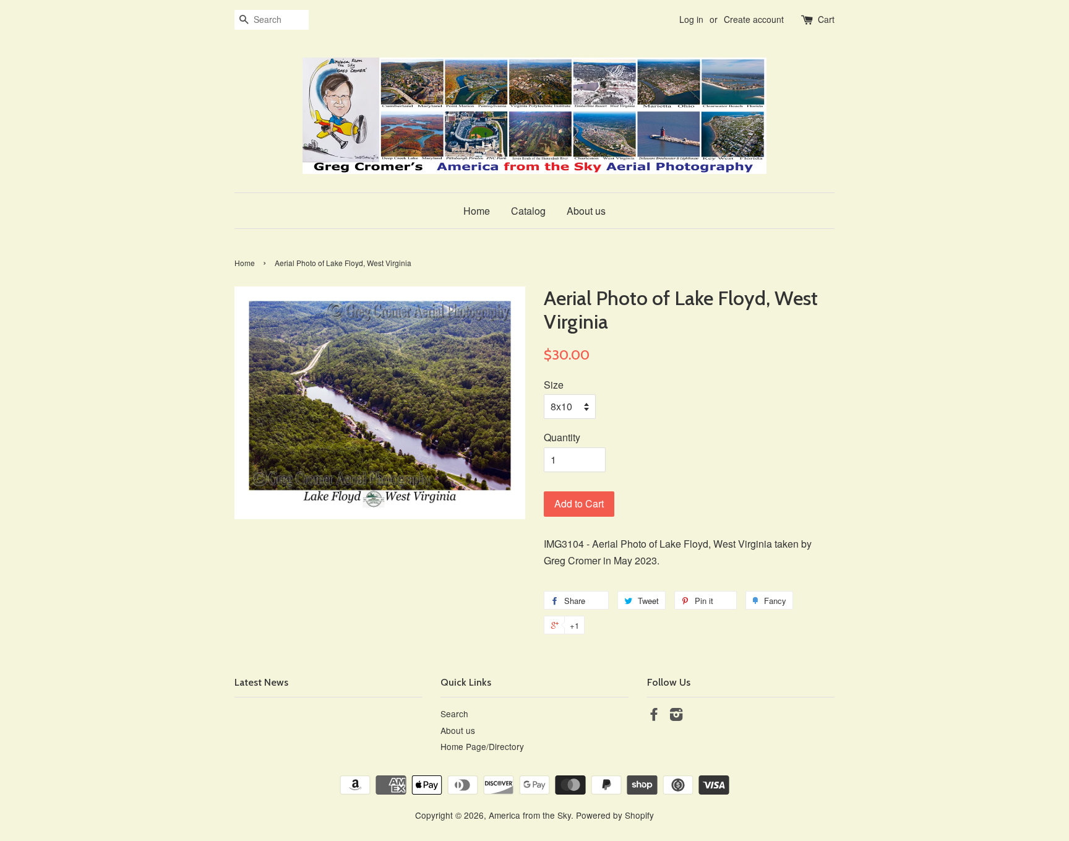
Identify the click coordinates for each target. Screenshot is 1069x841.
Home (476, 211)
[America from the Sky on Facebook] (654, 716)
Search (454, 713)
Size (554, 384)
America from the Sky (530, 815)
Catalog (528, 211)
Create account (754, 19)
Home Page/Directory (482, 746)
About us (586, 211)
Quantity (562, 437)
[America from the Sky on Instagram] (676, 716)
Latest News (261, 682)
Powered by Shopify (615, 815)
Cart (826, 19)
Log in (691, 19)
